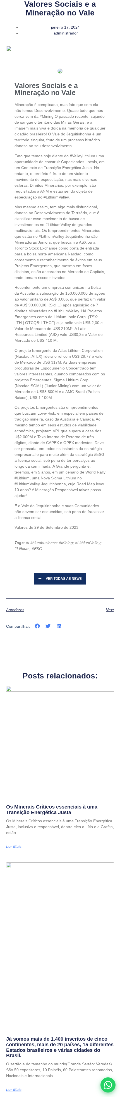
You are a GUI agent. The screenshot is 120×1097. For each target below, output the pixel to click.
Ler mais (13, 846)
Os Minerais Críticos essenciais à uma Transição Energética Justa (51, 809)
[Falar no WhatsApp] (108, 1085)
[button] (37, 626)
